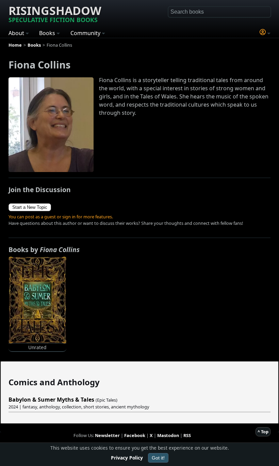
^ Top (263, 432)
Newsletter (107, 435)
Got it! (158, 458)
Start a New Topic (29, 207)
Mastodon (168, 435)
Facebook (134, 435)
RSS (187, 435)
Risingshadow (55, 13)
